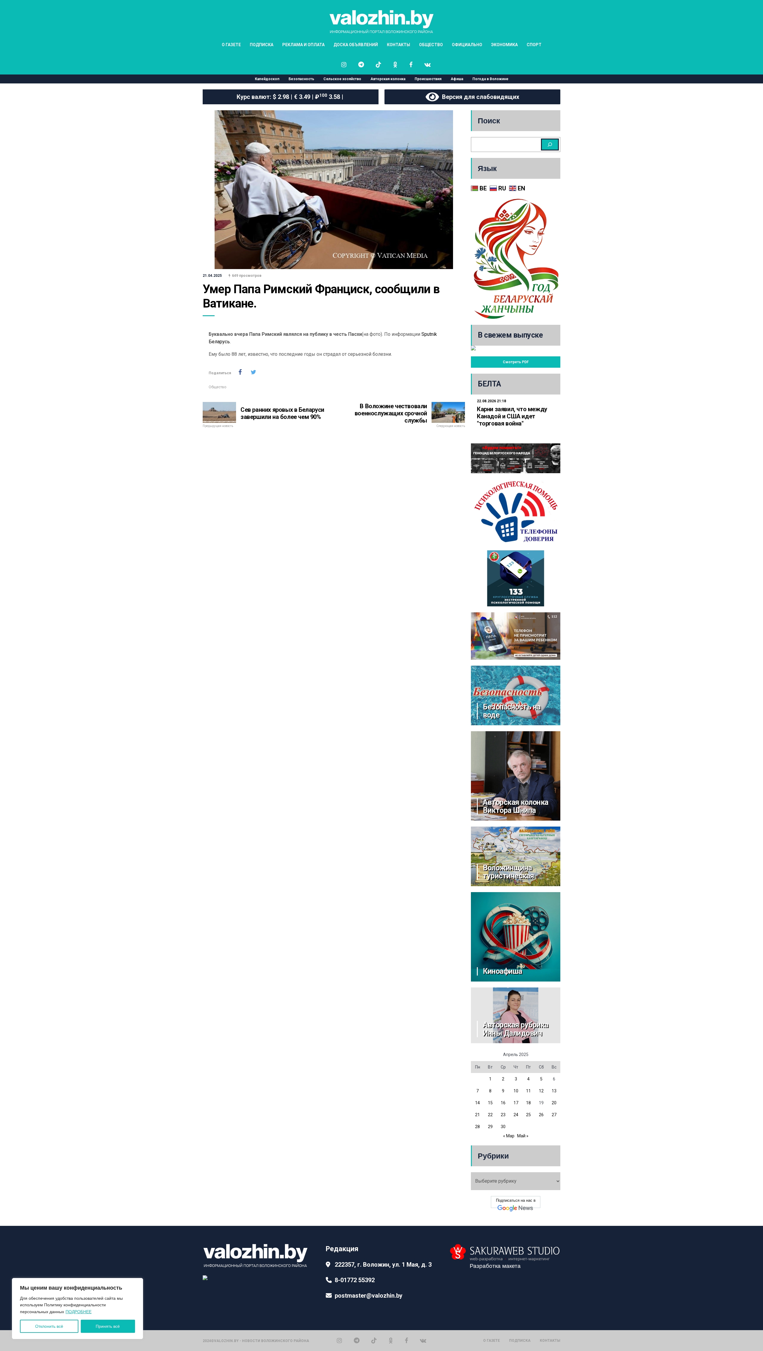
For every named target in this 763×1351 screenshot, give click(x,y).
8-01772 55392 (355, 1280)
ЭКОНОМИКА (504, 44)
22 (490, 1114)
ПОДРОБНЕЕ (79, 1311)
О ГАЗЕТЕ (231, 44)
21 (477, 1114)
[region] (77, 1308)
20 (554, 1102)
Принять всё (108, 1326)
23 (503, 1114)
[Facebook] (406, 1340)
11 (528, 1090)
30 (503, 1126)
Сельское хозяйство (342, 79)
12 (541, 1090)
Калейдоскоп (267, 79)
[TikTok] (374, 1340)
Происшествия (428, 79)
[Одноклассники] (391, 1340)
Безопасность (301, 79)
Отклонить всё (49, 1326)
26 (541, 1114)
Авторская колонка (387, 79)
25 (528, 1114)
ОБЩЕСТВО (431, 44)
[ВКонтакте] (423, 1340)
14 (477, 1102)
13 (554, 1090)
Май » (522, 1135)
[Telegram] (356, 1340)
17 (516, 1102)
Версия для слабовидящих (479, 96)
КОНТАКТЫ (398, 44)
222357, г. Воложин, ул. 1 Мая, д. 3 (383, 1264)
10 (516, 1090)
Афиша (457, 79)
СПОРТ (534, 44)
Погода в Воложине (490, 79)
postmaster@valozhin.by (368, 1295)
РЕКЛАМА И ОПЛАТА (303, 44)
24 (516, 1114)
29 (490, 1126)
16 (503, 1102)
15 (490, 1102)
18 (528, 1102)
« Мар (508, 1135)
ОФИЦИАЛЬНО (467, 44)
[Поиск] (550, 144)
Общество (217, 387)
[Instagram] (339, 1340)
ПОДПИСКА (261, 44)
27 (554, 1114)
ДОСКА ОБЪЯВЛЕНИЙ (356, 44)
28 (477, 1126)
